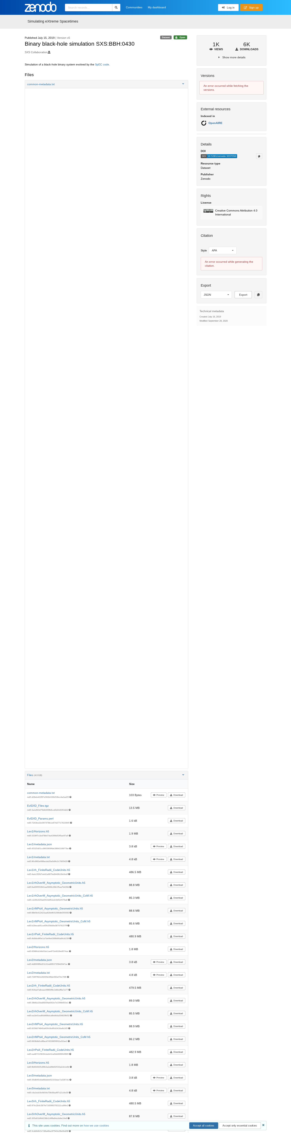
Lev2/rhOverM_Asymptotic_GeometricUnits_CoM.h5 (60, 1011)
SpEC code (102, 64)
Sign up (253, 7)
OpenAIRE (215, 123)
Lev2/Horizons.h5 (38, 947)
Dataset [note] (166, 37)
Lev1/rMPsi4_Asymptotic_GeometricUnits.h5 (55, 908)
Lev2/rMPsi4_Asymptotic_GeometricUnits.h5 (55, 1024)
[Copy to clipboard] (259, 156)
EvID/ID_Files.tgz (38, 805)
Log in (230, 7)
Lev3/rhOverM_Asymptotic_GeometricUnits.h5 (56, 1114)
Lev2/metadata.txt (38, 972)
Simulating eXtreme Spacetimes (53, 21)
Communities (134, 7)
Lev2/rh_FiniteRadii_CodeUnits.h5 (48, 985)
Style (204, 250)
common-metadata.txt (41, 792)
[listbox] (223, 250)
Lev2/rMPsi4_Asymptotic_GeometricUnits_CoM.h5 (58, 1037)
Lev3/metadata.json (39, 1075)
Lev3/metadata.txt (38, 1088)
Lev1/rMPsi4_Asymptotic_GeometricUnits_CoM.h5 (58, 921)
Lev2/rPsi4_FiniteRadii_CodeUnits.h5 (50, 1049)
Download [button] (178, 795)
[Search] (116, 7)
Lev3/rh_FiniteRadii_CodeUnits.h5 (48, 1101)
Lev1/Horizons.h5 (38, 831)
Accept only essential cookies (240, 1125)
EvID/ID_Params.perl (40, 818)
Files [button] (34, 775)
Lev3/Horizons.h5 (38, 1062)
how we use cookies (96, 1125)
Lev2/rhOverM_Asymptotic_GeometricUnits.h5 (56, 998)
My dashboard (157, 7)
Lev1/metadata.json (39, 844)
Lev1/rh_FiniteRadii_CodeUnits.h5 (48, 869)
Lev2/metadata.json (39, 959)
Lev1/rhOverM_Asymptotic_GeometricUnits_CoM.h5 (60, 895)
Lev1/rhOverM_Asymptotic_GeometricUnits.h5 (56, 882)
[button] (106, 84)
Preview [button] (160, 795)
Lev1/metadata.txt (38, 857)
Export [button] (243, 294)
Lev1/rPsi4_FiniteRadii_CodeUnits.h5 (50, 934)
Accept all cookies (203, 1125)
